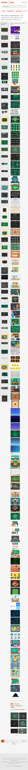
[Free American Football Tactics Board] (15, 74)
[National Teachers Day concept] (15, 344)
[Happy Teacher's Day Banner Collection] (15, 546)
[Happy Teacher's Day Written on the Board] (15, 187)
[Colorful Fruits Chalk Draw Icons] (15, 157)
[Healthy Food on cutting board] (15, 628)
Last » (14, 743)
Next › (24, 741)
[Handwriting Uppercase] (15, 194)
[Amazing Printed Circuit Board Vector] (15, 605)
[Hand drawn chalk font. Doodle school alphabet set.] (4, 38)
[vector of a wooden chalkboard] (4, 151)
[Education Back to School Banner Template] (15, 456)
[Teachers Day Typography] (15, 179)
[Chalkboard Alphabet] (15, 329)
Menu (23, 2)
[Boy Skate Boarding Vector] (15, 381)
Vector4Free (7, 2)
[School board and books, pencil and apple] (4, 233)
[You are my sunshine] (15, 89)
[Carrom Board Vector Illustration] (15, 396)
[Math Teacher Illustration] (15, 306)
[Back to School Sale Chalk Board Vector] (15, 52)
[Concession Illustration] (15, 254)
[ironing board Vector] (15, 389)
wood (3, 11)
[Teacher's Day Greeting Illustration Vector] (15, 299)
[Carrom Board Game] (15, 403)
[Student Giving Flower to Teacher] (15, 643)
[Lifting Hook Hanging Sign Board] (15, 598)
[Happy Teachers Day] (15, 119)
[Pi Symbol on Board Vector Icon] (15, 688)
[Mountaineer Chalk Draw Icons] (15, 104)
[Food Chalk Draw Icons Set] (15, 172)
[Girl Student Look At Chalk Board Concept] (15, 82)
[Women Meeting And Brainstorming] (15, 29)
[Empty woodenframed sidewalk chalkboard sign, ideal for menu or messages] (4, 211)
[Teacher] (15, 291)
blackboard (19, 11)
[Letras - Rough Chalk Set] (15, 112)
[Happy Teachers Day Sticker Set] (15, 665)
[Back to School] (15, 538)
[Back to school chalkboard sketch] (4, 285)
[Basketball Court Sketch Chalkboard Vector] (15, 149)
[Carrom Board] (15, 231)
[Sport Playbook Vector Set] (15, 463)
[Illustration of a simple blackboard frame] (4, 353)
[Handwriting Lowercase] (15, 134)
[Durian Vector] (15, 246)
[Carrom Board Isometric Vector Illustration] (15, 583)
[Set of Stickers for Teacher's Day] (15, 673)
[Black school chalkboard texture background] (4, 76)
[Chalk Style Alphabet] (15, 59)
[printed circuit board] (15, 433)
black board (10, 11)
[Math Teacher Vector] (15, 523)
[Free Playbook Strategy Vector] (15, 239)
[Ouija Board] (15, 201)
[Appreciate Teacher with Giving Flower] (15, 650)
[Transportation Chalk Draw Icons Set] (15, 164)
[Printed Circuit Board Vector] (15, 411)
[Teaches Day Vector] (15, 493)
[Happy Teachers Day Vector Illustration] (15, 508)
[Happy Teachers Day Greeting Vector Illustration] (15, 501)
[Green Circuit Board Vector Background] (15, 561)
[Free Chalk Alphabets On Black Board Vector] (15, 44)
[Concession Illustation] (15, 276)
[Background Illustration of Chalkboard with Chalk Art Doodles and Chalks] (4, 196)
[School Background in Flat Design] (15, 680)
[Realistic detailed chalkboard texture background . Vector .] (4, 225)
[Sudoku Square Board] (15, 374)
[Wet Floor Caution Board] (15, 366)
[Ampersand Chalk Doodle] (15, 127)
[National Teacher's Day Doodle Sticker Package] (15, 635)
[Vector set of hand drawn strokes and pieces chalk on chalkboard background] (4, 91)
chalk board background (20, 709)
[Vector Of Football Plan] (15, 471)
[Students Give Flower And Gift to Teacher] (15, 553)
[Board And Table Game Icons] (15, 568)
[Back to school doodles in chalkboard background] (4, 270)
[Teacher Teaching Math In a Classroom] (15, 321)
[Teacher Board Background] (15, 97)
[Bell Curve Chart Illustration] (15, 695)
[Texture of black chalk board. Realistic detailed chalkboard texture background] (14, 723)
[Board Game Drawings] (15, 351)
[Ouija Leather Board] (15, 359)
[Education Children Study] (15, 658)
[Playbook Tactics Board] (15, 67)
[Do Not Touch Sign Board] (15, 576)
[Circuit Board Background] (15, 418)
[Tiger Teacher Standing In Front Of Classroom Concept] (15, 336)
